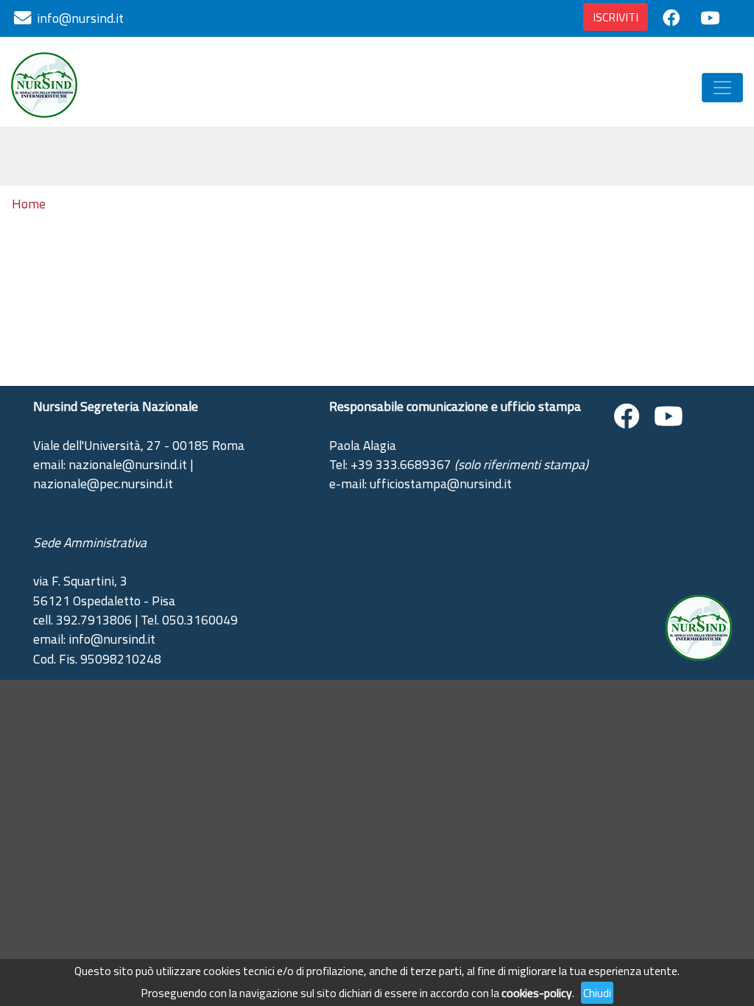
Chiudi (597, 993)
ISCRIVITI (615, 17)
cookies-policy (536, 993)
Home (29, 204)
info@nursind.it (80, 18)
